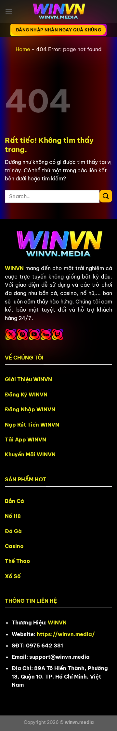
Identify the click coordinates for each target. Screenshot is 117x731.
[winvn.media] (58, 11)
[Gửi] (105, 196)
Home (23, 49)
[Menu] (9, 11)
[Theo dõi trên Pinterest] (22, 334)
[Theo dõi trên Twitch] (57, 334)
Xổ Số (13, 576)
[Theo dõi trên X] (11, 334)
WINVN (14, 268)
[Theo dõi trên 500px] (46, 334)
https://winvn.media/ (66, 634)
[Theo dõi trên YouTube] (34, 334)
